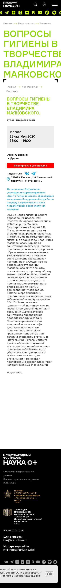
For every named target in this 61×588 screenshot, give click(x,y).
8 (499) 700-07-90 (13, 530)
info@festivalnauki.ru (15, 540)
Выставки (46, 23)
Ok (49, 574)
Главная (8, 23)
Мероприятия (26, 23)
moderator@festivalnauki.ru (19, 549)
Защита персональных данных (21, 479)
